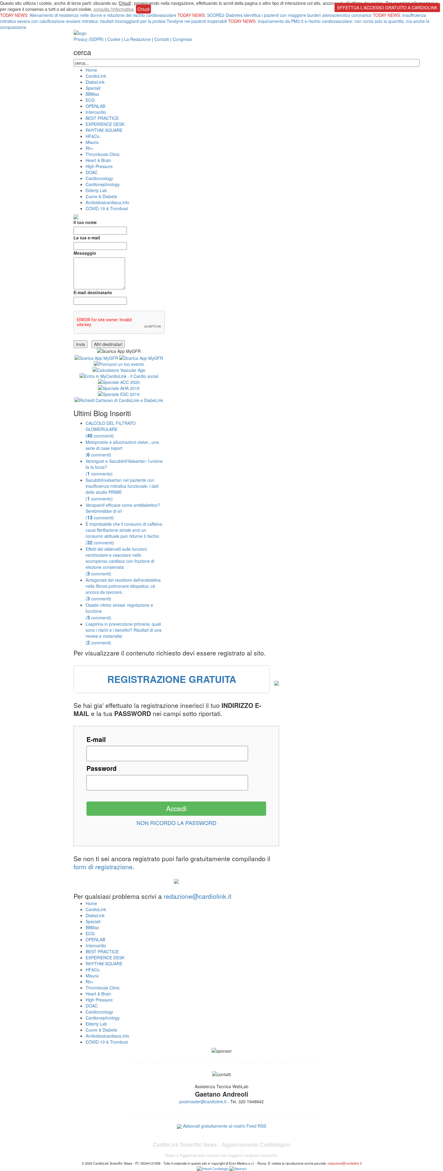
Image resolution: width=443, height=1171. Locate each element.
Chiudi (125, 3)
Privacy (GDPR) (89, 39)
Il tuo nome (85, 222)
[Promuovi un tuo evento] (119, 363)
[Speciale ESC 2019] (119, 393)
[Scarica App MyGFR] (96, 357)
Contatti (161, 39)
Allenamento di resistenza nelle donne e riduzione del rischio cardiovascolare (104, 15)
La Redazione (137, 39)
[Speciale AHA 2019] (119, 387)
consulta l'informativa (113, 9)
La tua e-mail (87, 238)
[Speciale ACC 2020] (119, 381)
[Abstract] (238, 1168)
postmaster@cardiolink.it (202, 1101)
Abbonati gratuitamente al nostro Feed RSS (224, 1126)
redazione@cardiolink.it (197, 896)
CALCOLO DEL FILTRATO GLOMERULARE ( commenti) (111, 429)
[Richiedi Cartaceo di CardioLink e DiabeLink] (118, 399)
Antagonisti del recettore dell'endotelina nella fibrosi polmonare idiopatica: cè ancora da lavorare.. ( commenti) (123, 589)
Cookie (114, 39)
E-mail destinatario (93, 292)
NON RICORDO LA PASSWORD (176, 823)
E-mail (96, 739)
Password (101, 768)
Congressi (182, 39)
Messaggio (85, 253)
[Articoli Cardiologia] (212, 1168)
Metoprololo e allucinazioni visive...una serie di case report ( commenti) (122, 448)
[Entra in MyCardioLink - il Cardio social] (119, 375)
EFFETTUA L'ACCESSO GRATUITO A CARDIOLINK (387, 8)
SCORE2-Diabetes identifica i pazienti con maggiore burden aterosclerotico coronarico (290, 15)
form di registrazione (103, 866)
